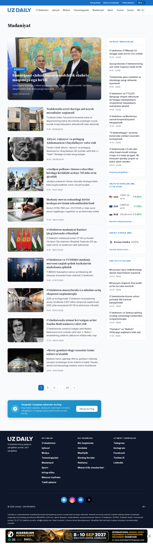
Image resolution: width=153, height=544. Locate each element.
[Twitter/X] (89, 500)
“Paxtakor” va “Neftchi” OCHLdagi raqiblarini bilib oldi (125, 331)
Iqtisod (55, 10)
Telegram (119, 443)
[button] (142, 10)
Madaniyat (98, 10)
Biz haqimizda (85, 443)
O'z (140, 2)
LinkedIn (118, 462)
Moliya (66, 10)
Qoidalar (82, 448)
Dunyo (130, 10)
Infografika (95, 2)
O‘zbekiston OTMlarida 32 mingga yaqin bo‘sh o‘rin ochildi (126, 52)
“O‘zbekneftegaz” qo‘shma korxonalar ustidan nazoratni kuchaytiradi (124, 135)
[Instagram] (72, 500)
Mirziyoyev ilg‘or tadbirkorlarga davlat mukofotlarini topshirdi (125, 271)
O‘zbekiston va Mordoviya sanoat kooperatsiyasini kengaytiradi (123, 119)
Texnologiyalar (81, 10)
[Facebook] (81, 500)
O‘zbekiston (42, 10)
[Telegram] (64, 500)
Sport (110, 10)
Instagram (119, 448)
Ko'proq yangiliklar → (119, 172)
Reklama (82, 462)
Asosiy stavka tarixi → (120, 249)
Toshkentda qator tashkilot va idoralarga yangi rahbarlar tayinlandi (125, 80)
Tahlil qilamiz (128, 2)
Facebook (119, 452)
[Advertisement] (76, 536)
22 (67, 387)
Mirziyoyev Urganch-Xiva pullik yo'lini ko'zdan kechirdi (125, 284)
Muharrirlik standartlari (91, 467)
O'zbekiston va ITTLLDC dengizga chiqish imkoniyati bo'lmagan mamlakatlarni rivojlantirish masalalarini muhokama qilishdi (124, 99)
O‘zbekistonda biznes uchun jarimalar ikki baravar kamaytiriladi (124, 299)
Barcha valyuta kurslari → (121, 221)
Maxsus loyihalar (111, 2)
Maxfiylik (83, 452)
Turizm (120, 10)
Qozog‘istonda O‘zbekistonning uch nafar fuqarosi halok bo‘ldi (126, 65)
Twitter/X (119, 457)
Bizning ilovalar (86, 457)
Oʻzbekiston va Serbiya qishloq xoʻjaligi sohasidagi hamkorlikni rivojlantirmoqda (125, 315)
